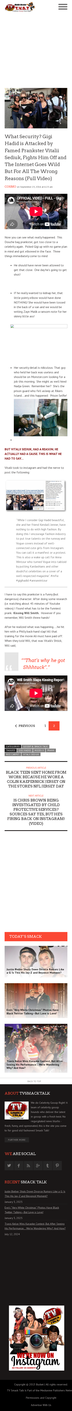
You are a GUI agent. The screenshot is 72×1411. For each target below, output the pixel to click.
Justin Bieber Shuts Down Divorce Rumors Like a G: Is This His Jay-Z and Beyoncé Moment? (35, 1194)
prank (50, 750)
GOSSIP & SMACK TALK (35, 746)
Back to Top (34, 1081)
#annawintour (38, 580)
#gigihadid (22, 580)
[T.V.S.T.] (20, 7)
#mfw (55, 576)
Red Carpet (13, 754)
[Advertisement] (36, 50)
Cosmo (10, 186)
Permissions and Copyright (41, 1397)
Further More (17, 1139)
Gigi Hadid (25, 750)
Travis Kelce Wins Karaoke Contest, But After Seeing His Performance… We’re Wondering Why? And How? (35, 1226)
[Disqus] (36, 883)
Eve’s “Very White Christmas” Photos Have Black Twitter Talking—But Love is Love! (32, 1210)
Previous (27, 726)
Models (39, 750)
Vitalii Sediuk (31, 754)
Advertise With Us (41, 1405)
